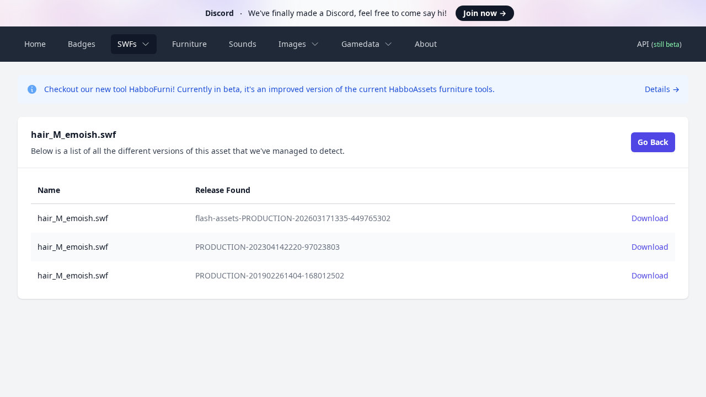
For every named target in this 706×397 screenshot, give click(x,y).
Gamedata (360, 44)
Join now (484, 13)
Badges (81, 44)
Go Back (653, 142)
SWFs (127, 44)
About (426, 44)
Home (35, 44)
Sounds (242, 44)
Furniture (189, 44)
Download (650, 218)
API (659, 44)
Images (292, 44)
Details (662, 89)
